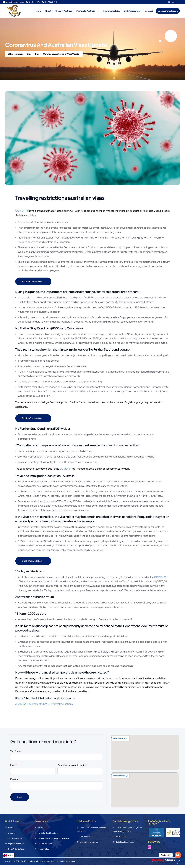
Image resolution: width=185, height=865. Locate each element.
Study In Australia (15, 838)
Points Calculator (45, 844)
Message (14, 779)
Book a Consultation (32, 281)
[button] (177, 855)
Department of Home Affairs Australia (53, 838)
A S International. (68, 861)
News (40, 828)
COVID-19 (21, 210)
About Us (12, 833)
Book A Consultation (16, 849)
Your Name (15, 751)
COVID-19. (160, 577)
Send (19, 796)
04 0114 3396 (85, 837)
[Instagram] (149, 847)
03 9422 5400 (121, 837)
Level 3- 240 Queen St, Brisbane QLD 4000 (91, 829)
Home (10, 828)
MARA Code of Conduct (48, 833)
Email (13, 765)
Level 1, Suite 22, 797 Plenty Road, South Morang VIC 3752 (127, 829)
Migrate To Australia (16, 844)
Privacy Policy (43, 849)
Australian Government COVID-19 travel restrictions (44, 703)
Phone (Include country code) (71, 765)
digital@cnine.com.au (89, 842)
